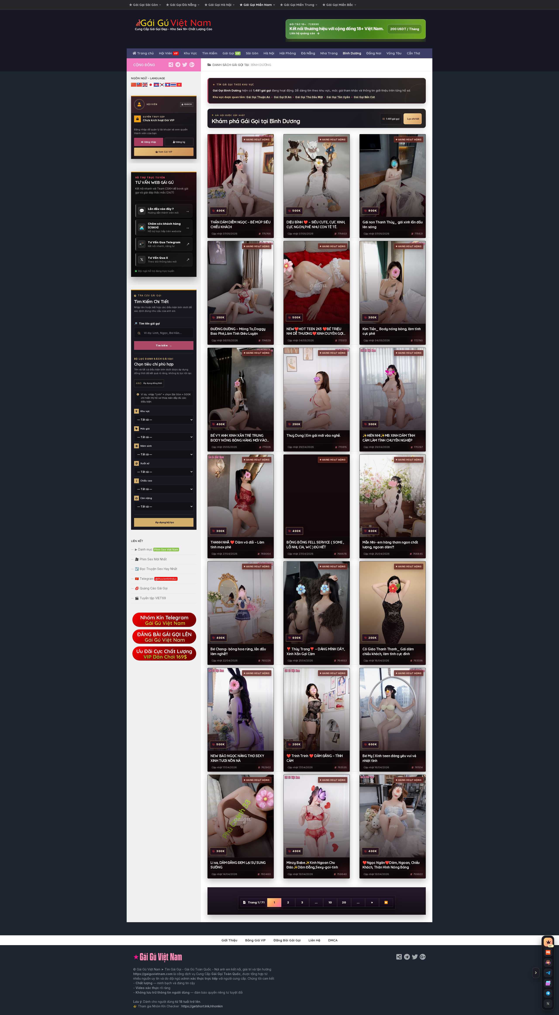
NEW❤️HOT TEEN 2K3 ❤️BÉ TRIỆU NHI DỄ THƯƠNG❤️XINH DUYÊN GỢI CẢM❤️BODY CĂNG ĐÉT (314, 331)
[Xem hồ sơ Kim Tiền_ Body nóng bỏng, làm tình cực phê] (393, 282)
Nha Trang (329, 53)
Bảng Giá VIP (255, 940)
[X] (184, 64)
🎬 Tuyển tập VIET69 (150, 598)
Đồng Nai (373, 53)
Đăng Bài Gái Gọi (287, 940)
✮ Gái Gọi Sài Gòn (143, 5)
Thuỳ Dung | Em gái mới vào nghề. (313, 435)
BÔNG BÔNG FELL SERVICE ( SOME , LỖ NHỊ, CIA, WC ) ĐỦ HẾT (315, 544)
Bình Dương (352, 53)
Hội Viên (168, 53)
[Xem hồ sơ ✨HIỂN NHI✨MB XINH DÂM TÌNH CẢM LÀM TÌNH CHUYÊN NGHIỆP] (393, 389)
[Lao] (168, 84)
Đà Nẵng (308, 53)
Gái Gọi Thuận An (258, 97)
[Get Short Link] (170, 64)
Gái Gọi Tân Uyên (338, 97)
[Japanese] (151, 84)
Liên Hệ (314, 940)
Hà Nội (269, 53)
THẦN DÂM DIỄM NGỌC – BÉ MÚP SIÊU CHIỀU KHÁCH (240, 224)
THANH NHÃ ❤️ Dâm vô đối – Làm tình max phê (237, 544)
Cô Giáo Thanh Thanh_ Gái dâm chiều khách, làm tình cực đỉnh (388, 651)
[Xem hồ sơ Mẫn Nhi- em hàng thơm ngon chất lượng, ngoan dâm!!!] (393, 496)
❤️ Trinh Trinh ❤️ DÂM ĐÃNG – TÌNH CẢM (314, 758)
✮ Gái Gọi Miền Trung (297, 5)
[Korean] (162, 84)
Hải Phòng (288, 53)
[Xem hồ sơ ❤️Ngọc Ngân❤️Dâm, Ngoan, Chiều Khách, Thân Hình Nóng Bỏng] (393, 816)
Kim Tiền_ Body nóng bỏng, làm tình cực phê (391, 331)
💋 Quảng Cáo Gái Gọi (151, 588)
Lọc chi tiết (413, 118)
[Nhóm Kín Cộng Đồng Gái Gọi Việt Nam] (191, 64)
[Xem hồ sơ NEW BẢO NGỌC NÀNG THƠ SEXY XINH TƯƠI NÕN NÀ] (241, 709)
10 (330, 902)
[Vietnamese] (179, 84)
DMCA (333, 940)
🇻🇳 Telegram (156, 578)
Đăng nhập (150, 142)
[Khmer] (156, 84)
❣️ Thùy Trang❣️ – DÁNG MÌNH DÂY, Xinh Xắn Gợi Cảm (315, 651)
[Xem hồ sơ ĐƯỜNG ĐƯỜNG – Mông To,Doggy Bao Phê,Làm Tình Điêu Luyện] (241, 282)
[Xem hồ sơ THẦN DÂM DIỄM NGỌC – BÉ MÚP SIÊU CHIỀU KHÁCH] (241, 175)
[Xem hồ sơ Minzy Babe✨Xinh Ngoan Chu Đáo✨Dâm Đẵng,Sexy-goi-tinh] (317, 816)
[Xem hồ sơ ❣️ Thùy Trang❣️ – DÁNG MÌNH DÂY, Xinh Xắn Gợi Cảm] (317, 602)
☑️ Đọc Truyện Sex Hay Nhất (156, 569)
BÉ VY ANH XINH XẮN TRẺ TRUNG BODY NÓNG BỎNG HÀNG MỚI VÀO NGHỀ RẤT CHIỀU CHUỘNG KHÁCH (238, 438)
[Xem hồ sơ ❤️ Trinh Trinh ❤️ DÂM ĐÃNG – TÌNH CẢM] (317, 709)
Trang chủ (145, 53)
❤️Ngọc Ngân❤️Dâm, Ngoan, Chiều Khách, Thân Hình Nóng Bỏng (391, 865)
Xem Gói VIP (165, 151)
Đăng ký (180, 142)
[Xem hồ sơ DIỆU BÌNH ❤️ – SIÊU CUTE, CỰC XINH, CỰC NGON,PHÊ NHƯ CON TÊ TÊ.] (317, 175)
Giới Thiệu (229, 940)
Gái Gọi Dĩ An (283, 97)
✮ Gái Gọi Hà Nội (218, 5)
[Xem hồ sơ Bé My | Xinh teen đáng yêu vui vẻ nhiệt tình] (393, 709)
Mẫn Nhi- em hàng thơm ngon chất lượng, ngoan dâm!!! (390, 544)
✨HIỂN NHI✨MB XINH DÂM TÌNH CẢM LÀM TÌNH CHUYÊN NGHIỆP (388, 437)
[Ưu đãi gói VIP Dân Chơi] (164, 660)
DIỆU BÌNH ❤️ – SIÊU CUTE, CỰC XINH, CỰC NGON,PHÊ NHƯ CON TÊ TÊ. (315, 224)
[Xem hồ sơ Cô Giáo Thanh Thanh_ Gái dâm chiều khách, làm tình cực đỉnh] (393, 602)
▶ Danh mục (156, 549)
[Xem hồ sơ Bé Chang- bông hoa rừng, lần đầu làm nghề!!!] (241, 602)
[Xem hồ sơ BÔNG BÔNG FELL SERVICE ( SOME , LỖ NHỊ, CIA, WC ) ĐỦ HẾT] (317, 496)
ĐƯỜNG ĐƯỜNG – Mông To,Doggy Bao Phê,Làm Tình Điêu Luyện (237, 331)
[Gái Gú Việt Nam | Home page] (173, 24)
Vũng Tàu (394, 53)
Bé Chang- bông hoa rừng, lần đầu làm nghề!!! (238, 651)
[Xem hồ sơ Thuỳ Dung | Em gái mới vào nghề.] (317, 389)
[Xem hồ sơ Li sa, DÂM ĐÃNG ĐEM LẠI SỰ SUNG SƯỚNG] (241, 816)
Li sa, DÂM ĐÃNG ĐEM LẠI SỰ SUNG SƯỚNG (238, 865)
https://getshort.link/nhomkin (202, 1006)
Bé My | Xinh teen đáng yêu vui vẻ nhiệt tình (389, 758)
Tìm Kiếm (209, 53)
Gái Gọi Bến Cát (364, 97)
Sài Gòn (252, 53)
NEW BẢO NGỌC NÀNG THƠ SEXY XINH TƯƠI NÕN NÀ (237, 758)
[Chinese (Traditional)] (139, 84)
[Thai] (173, 84)
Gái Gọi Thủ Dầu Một (309, 97)
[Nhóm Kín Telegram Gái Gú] (164, 626)
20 (344, 902)
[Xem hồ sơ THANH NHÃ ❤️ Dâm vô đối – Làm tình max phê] (241, 496)
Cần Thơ (413, 53)
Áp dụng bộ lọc (164, 522)
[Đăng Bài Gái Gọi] (164, 643)
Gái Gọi (231, 53)
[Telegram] (177, 64)
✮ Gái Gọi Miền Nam (256, 5)
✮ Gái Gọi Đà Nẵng (181, 5)
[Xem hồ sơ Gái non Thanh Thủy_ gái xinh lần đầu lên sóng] (393, 175)
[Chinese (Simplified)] (134, 84)
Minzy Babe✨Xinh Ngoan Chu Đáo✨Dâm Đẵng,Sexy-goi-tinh (312, 865)
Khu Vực (190, 53)
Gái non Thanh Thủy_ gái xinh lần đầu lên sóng (392, 224)
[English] (145, 84)
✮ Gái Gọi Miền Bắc (338, 5)
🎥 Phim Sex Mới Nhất (151, 559)
